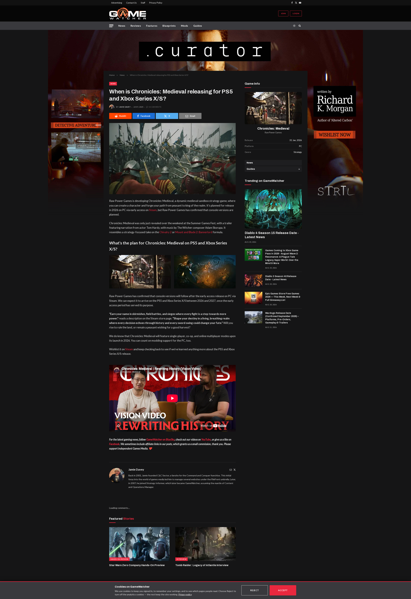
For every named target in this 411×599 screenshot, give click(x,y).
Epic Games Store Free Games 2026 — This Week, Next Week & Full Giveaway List (282, 296)
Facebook (114, 444)
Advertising (116, 2)
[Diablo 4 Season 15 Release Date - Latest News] (273, 209)
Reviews (136, 25)
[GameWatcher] (127, 13)
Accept (283, 590)
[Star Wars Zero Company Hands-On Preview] (139, 544)
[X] (98, 148)
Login (296, 13)
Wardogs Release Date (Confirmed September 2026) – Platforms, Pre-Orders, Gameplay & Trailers (282, 318)
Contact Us (131, 2)
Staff (143, 2)
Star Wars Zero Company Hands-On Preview (137, 565)
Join (283, 13)
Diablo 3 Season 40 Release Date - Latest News (280, 278)
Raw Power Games (273, 132)
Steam (153, 210)
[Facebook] (98, 141)
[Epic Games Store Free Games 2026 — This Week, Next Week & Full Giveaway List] (253, 298)
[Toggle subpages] (299, 169)
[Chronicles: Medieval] (273, 108)
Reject (254, 590)
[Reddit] (98, 134)
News (121, 25)
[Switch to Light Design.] (294, 25)
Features (151, 25)
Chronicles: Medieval (273, 128)
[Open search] (300, 26)
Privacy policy (185, 594)
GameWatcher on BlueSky (160, 439)
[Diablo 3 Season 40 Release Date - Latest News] (253, 280)
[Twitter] (234, 469)
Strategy (298, 152)
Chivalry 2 (165, 232)
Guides (197, 25)
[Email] (98, 156)
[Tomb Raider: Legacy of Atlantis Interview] (205, 544)
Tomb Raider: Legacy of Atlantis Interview (201, 565)
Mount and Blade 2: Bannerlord (193, 232)
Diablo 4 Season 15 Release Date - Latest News (272, 235)
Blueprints (169, 25)
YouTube (206, 439)
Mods (184, 25)
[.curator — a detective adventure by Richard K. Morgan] (205, 50)
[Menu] (111, 25)
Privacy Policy (155, 2)
